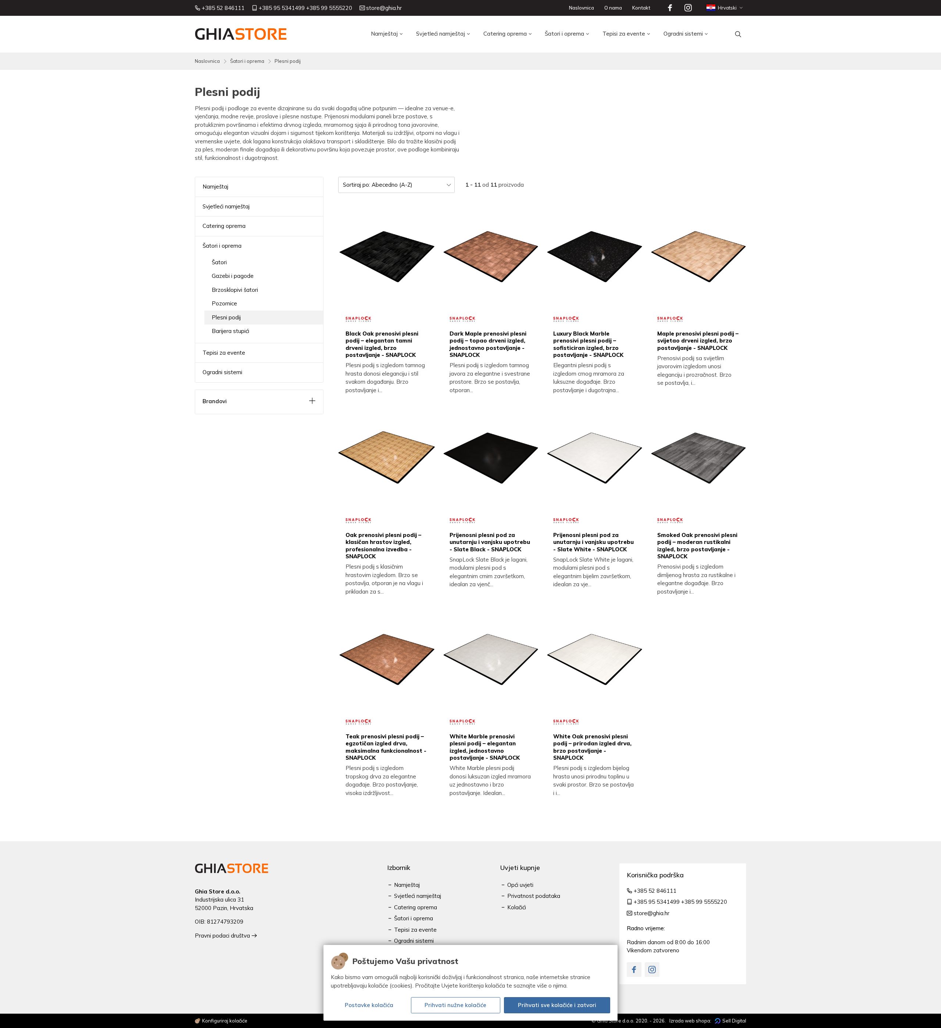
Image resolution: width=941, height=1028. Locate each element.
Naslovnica (207, 61)
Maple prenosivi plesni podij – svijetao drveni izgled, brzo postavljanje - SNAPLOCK (697, 340)
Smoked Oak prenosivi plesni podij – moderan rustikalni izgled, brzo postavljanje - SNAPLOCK (697, 545)
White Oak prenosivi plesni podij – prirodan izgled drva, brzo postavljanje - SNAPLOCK (592, 747)
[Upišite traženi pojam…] (738, 34)
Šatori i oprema (247, 61)
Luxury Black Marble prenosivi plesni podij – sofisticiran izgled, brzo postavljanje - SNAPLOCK (588, 344)
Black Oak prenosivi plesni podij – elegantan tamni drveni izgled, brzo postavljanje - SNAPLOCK (382, 344)
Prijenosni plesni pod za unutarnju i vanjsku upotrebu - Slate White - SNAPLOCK (593, 542)
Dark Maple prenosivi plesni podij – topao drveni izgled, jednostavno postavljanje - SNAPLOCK (488, 344)
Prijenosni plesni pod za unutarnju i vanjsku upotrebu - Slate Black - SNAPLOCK (490, 542)
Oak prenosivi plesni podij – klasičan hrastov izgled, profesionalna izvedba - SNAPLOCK (383, 545)
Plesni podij (288, 61)
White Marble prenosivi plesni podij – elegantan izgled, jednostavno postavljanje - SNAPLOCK (485, 747)
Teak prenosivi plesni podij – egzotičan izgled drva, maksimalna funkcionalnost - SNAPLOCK (386, 747)
